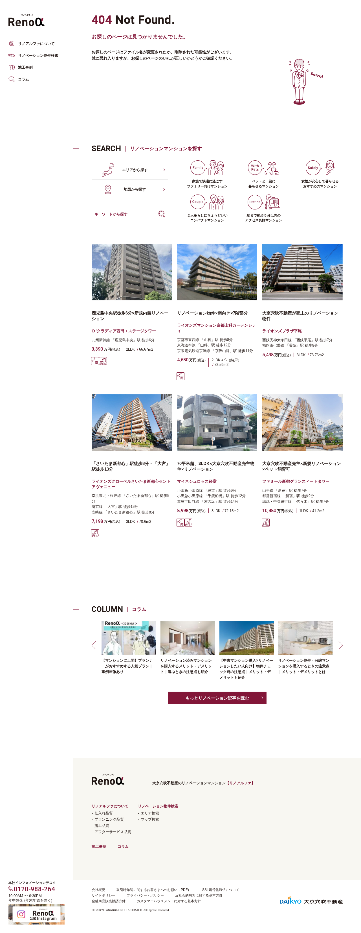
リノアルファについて (36, 43)
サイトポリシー (103, 895)
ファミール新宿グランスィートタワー (295, 481)
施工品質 (101, 825)
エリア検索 (150, 813)
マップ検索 (150, 819)
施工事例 (25, 67)
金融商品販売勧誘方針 (109, 901)
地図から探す (135, 189)
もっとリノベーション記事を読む (217, 698)
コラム (23, 79)
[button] (94, 645)
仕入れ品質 (103, 813)
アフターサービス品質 (112, 832)
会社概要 (98, 890)
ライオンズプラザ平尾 (282, 331)
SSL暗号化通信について (220, 890)
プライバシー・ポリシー (145, 895)
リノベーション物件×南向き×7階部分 (212, 313)
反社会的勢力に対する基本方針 (199, 895)
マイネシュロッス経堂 (197, 481)
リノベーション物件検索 (38, 55)
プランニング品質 (109, 819)
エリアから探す (135, 170)
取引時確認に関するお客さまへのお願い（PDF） (153, 890)
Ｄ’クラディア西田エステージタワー (124, 331)
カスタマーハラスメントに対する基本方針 (169, 901)
